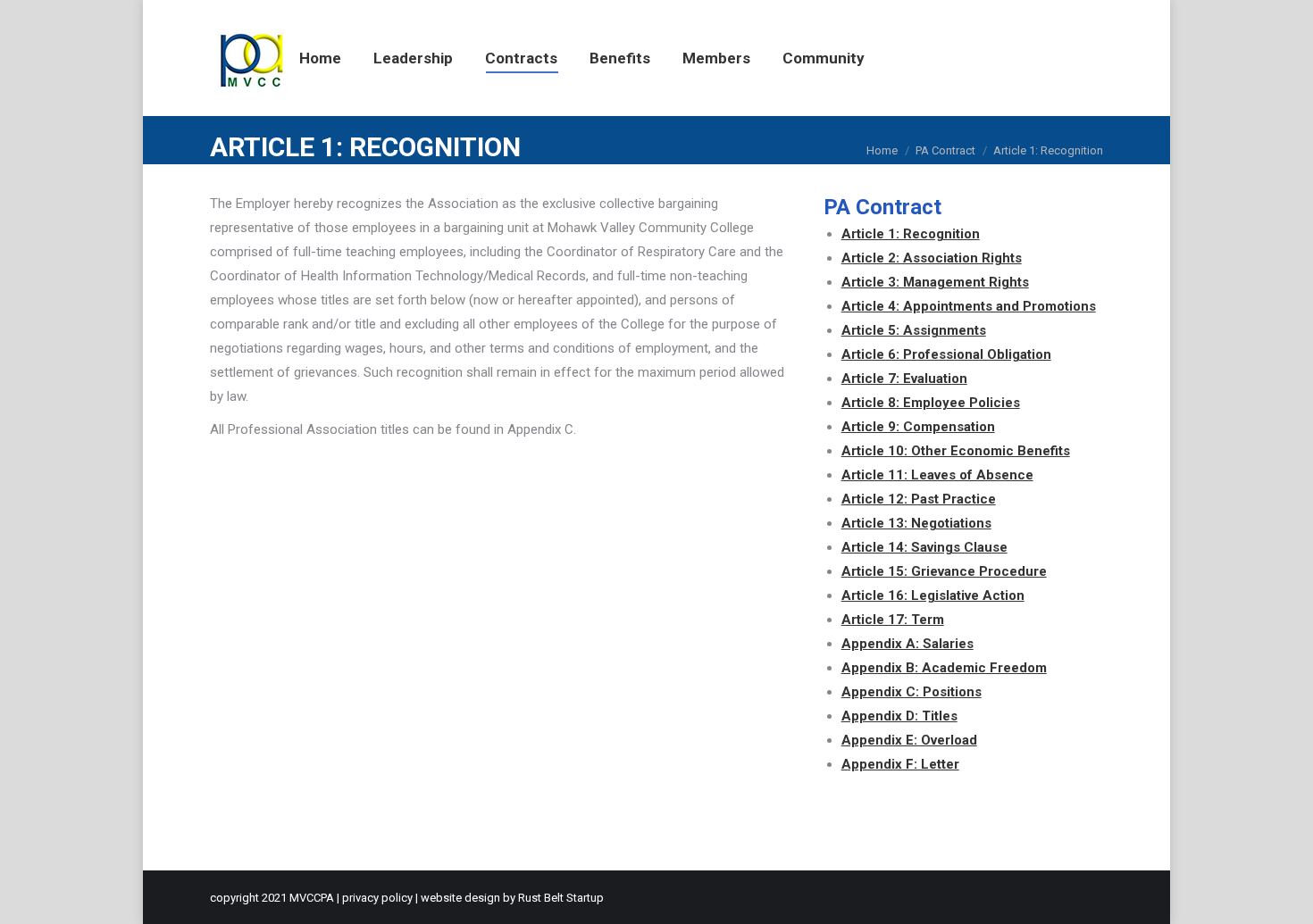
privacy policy (377, 897)
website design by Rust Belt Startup (512, 897)
